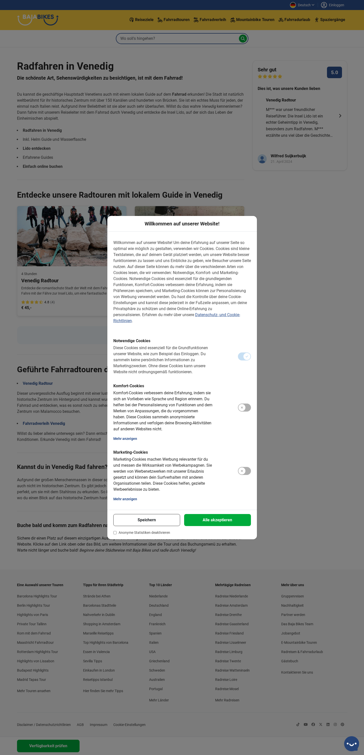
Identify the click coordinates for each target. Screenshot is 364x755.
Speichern (147, 520)
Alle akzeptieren (217, 520)
